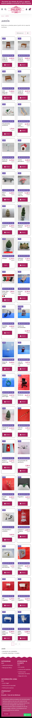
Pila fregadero (5, 599)
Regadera (20, 497)
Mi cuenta (21, 667)
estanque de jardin (20, 259)
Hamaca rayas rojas (20, 293)
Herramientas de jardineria (22, 461)
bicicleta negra (4, 326)
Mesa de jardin (4, 362)
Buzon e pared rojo (5, 461)
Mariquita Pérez (7, 667)
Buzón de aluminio (4, 160)
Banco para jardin (4, 194)
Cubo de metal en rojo (20, 363)
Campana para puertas (5, 566)
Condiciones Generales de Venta (24, 672)
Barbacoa (20, 395)
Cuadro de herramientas (22, 326)
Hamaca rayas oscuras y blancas (20, 126)
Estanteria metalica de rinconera (21, 532)
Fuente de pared (5, 226)
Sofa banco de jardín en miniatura (5, 93)
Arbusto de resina (5, 428)
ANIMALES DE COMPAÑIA (9, 651)
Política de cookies (8, 688)
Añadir (8, 65)
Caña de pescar (20, 428)
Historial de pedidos (24, 669)
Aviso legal (5, 683)
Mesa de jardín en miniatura (20, 59)
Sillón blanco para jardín (20, 634)
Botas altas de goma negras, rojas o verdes (5, 294)
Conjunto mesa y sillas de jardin (20, 195)
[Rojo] (2, 296)
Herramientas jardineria (6, 124)
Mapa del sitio (22, 676)
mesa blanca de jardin (5, 633)
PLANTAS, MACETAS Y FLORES (10, 653)
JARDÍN (3, 649)
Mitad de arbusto (20, 226)
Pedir (5, 265)
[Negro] (4, 296)
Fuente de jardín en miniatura (20, 92)
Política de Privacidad (8, 685)
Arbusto (4, 258)
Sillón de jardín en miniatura (5, 59)
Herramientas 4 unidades (6, 530)
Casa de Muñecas (7, 665)
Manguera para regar (5, 395)
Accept (6, 714)
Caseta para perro (21, 160)
